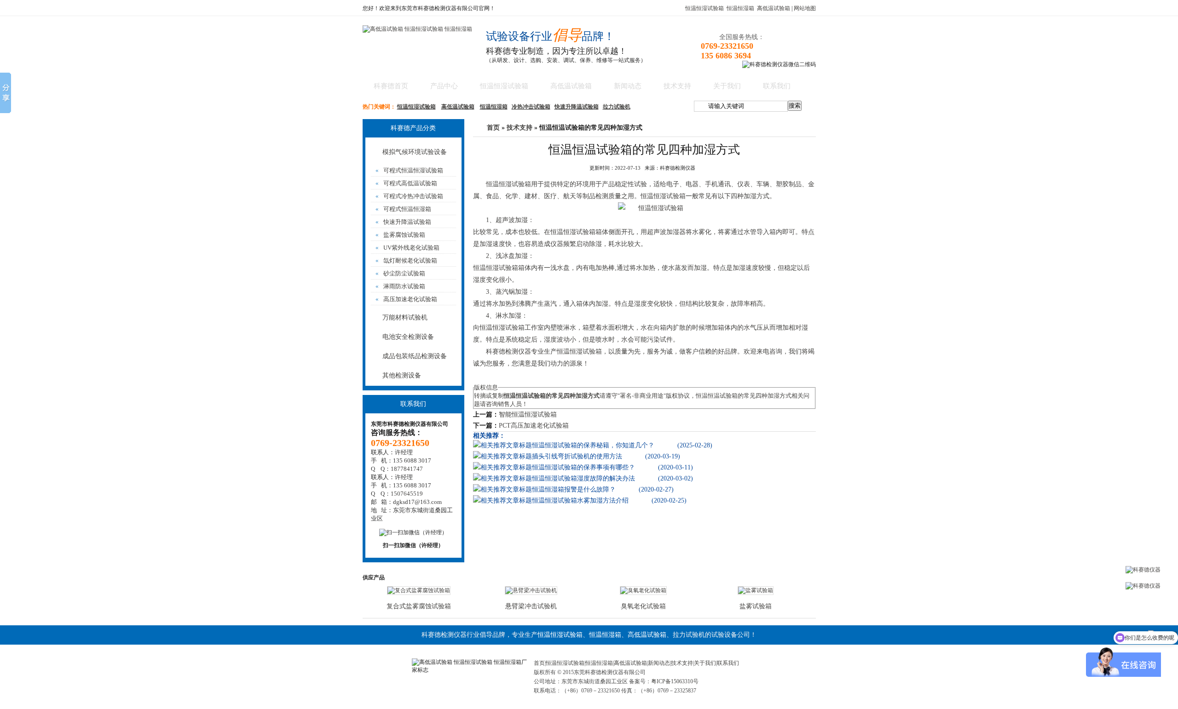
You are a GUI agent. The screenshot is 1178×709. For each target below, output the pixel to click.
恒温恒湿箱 (740, 8)
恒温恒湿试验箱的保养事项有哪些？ (583, 467)
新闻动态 (627, 86)
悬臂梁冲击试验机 (531, 606)
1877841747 (407, 468)
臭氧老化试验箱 (643, 606)
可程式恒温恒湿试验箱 (409, 170)
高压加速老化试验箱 (406, 299)
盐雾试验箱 (755, 606)
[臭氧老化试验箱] (643, 590)
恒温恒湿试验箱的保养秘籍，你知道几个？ (593, 445)
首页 (493, 127)
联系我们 (777, 86)
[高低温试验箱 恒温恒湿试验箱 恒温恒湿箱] (417, 29)
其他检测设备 (401, 375)
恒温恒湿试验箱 (704, 8)
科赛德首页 (391, 86)
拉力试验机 (616, 106)
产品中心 (444, 86)
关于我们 (727, 86)
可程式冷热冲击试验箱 (409, 196)
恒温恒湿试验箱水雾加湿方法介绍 (580, 500)
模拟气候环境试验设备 (414, 152)
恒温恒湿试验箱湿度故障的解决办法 (583, 478)
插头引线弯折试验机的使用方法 (577, 456)
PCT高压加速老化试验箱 (534, 425)
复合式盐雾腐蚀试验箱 (419, 606)
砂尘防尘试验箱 (400, 273)
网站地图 (805, 8)
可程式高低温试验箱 (406, 183)
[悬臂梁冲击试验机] (531, 590)
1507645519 (407, 493)
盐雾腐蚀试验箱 (400, 234)
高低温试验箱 (773, 8)
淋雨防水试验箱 (400, 286)
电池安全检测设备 (408, 336)
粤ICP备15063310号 (675, 681)
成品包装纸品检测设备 (414, 356)
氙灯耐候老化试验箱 (406, 260)
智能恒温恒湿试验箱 (528, 414)
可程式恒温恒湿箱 (403, 209)
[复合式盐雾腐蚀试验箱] (418, 590)
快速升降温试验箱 (576, 106)
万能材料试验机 (404, 317)
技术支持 (677, 86)
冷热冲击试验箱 (531, 106)
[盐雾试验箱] (756, 590)
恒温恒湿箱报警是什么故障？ (574, 489)
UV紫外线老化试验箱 (407, 247)
